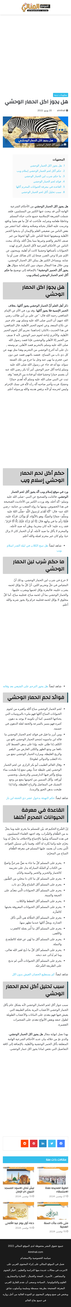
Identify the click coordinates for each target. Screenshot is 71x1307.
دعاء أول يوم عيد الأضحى (19, 1223)
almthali (61, 110)
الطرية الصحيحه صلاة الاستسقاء (56, 1190)
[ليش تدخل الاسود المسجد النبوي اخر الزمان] (18, 1175)
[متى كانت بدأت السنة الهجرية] (52, 1211)
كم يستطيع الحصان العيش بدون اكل (33, 974)
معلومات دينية (60, 94)
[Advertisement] (35, 53)
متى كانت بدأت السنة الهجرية (56, 1225)
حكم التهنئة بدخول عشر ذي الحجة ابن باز (30, 798)
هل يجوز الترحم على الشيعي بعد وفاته (25, 686)
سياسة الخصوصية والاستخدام (35, 1257)
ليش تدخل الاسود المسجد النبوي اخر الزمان (19, 1190)
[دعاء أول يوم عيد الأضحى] (18, 1211)
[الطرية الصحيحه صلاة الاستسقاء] (52, 1175)
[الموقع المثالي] (35, 7)
